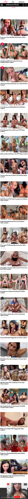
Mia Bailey (3, 356)
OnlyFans (3, 35)
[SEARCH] (26, 5)
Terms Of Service (4, 497)
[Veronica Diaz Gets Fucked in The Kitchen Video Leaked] (14, 166)
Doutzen (3, 335)
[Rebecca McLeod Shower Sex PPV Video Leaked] (14, 144)
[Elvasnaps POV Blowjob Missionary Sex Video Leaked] (14, 235)
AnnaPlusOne (4, 289)
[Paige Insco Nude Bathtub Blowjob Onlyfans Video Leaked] (14, 443)
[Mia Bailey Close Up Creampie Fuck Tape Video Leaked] (14, 350)
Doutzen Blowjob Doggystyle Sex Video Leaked (13, 337)
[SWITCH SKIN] (23, 5)
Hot (13, 2)
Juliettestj (3, 81)
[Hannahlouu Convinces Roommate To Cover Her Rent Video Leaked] (14, 258)
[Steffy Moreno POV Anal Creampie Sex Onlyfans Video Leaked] (14, 189)
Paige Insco (8, 451)
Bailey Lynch (3, 426)
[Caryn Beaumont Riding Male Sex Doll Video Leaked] (14, 98)
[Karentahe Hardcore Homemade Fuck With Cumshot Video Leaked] (14, 397)
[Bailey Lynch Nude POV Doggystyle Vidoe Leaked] (14, 419)
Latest (5, 2)
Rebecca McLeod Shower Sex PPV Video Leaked (14, 154)
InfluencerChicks (12, 5)
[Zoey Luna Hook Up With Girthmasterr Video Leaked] (14, 27)
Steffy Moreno (9, 196)
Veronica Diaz (9, 173)
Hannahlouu (3, 265)
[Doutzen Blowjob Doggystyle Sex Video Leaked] (14, 328)
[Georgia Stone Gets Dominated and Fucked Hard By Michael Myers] (14, 466)
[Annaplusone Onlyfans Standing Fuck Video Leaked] (14, 282)
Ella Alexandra (4, 380)
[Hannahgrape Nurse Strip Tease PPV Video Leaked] (14, 121)
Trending (21, 2)
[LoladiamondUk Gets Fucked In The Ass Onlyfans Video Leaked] (14, 51)
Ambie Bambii (4, 219)
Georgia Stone (4, 473)
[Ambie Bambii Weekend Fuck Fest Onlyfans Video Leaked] (14, 212)
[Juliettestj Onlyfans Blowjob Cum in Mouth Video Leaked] (14, 74)
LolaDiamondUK (4, 58)
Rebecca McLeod (9, 151)
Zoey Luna (8, 35)
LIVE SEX (13, 7)
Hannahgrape (4, 127)
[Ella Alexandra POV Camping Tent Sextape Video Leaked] (14, 373)
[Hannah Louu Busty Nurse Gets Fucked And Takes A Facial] (14, 305)
